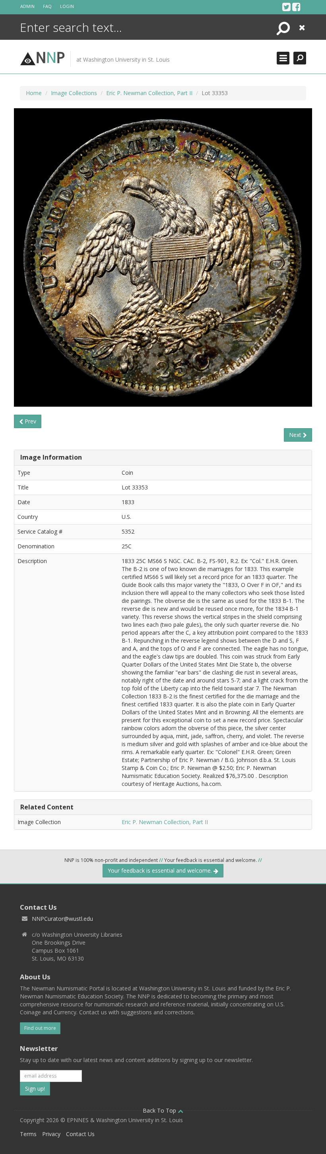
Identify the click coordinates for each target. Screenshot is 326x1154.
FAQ (47, 6)
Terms (28, 1134)
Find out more (40, 1028)
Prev (29, 421)
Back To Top (160, 1110)
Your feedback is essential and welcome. (160, 870)
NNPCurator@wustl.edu (62, 918)
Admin (27, 6)
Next (296, 435)
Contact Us (80, 1134)
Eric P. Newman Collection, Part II (149, 93)
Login (67, 6)
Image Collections (74, 93)
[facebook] (296, 7)
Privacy (51, 1134)
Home (34, 93)
